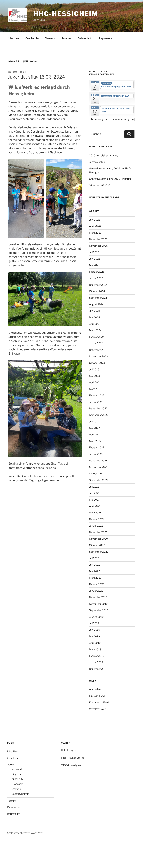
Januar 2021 (96, 525)
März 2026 (95, 232)
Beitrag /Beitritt (20, 793)
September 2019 (98, 610)
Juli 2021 (94, 486)
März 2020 (95, 577)
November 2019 (98, 603)
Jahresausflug (97, 161)
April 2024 (95, 323)
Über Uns (13, 38)
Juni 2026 (94, 219)
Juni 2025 (94, 258)
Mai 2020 (94, 571)
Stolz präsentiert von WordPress (25, 832)
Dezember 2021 (98, 460)
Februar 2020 (96, 584)
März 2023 (95, 388)
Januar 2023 (96, 401)
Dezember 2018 (98, 668)
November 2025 (98, 245)
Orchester (17, 783)
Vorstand (17, 769)
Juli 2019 (94, 623)
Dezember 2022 (98, 408)
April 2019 (95, 642)
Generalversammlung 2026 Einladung (110, 178)
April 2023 (95, 382)
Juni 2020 (94, 564)
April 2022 (95, 434)
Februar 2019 (96, 655)
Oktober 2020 (97, 545)
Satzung (16, 788)
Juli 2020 (94, 558)
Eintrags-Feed (97, 695)
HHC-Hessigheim (65, 14)
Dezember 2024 (98, 284)
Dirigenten (17, 774)
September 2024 (98, 297)
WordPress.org (97, 708)
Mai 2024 (94, 317)
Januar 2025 (96, 278)
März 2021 (95, 512)
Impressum (105, 38)
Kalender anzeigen (122, 119)
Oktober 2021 (97, 473)
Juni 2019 (94, 629)
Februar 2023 (96, 395)
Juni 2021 (94, 493)
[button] (98, 119)
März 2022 (95, 440)
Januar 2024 (96, 343)
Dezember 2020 (98, 532)
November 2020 (98, 538)
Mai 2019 (94, 636)
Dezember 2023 (98, 349)
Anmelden (95, 689)
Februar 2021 (96, 519)
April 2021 (94, 506)
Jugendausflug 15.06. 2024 (36, 77)
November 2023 (98, 356)
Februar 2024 (96, 336)
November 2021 (98, 467)
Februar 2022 (96, 447)
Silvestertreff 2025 (99, 185)
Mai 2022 (94, 427)
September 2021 (98, 479)
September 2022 (98, 414)
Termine (66, 38)
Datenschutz (85, 38)
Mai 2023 (94, 375)
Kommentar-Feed (99, 702)
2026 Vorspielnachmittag (103, 155)
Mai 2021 (94, 499)
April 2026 (95, 226)
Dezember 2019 (98, 597)
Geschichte (32, 38)
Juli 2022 (94, 421)
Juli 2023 (94, 369)
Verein (49, 38)
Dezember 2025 (98, 239)
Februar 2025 (96, 271)
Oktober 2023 (97, 362)
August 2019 (96, 616)
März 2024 (95, 330)
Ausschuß (17, 778)
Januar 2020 (96, 590)
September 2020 (98, 551)
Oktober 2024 (97, 291)
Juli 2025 (94, 252)
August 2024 (96, 304)
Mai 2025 (94, 265)
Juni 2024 (94, 310)
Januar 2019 (96, 662)
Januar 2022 (96, 454)
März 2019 (95, 649)
